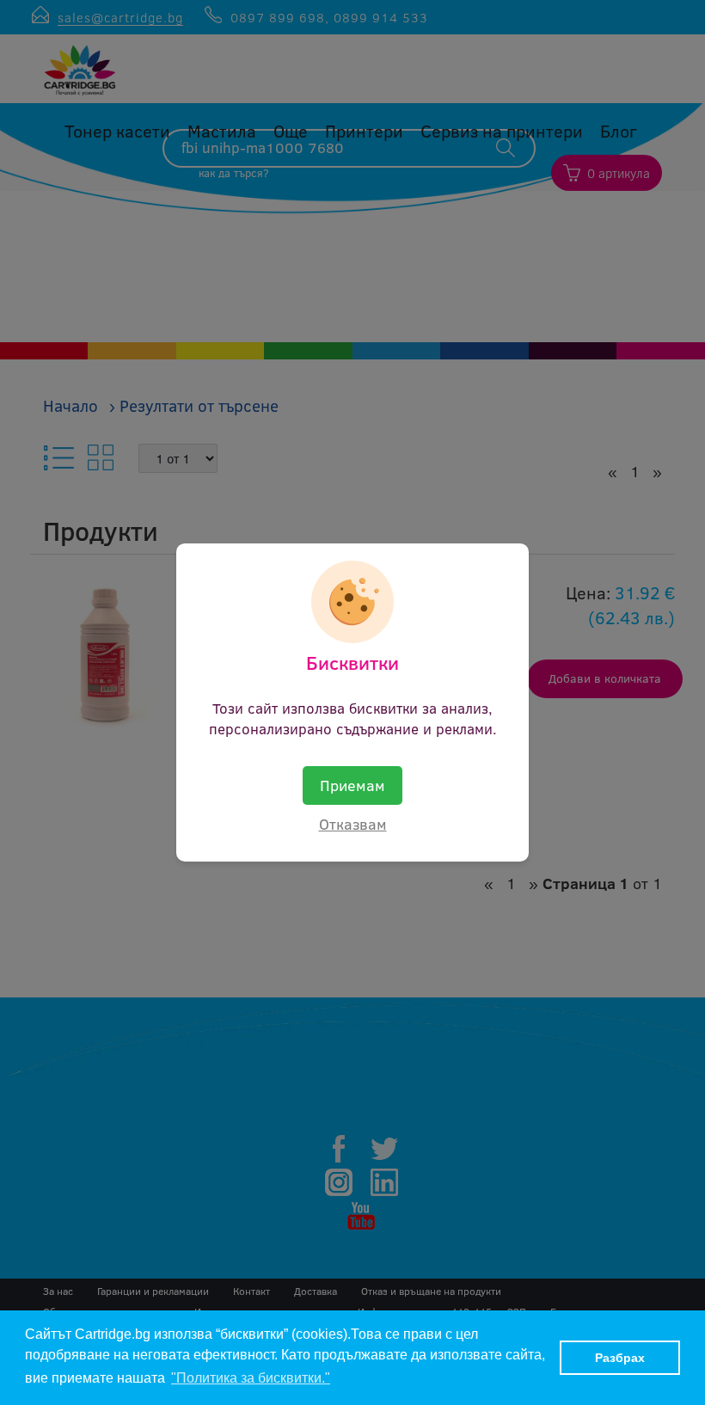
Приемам (352, 785)
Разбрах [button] (620, 1358)
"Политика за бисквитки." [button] (250, 1378)
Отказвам (353, 823)
